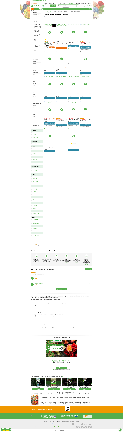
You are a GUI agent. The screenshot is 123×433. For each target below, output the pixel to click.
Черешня (67, 7)
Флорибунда (36, 35)
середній (34, 143)
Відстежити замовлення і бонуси (86, 3)
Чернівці (88, 397)
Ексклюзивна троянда (37, 26)
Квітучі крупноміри (36, 14)
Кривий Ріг (85, 393)
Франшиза (71, 3)
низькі (34, 154)
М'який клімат (35, 219)
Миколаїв (49, 395)
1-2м (33, 168)
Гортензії (34, 61)
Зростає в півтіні (36, 235)
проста (34, 194)
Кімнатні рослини (35, 57)
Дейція (34, 112)
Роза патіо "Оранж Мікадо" (48, 119)
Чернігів (76, 395)
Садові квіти (35, 54)
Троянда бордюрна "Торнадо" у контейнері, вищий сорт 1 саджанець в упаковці (73, 146)
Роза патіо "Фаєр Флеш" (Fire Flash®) (49, 147)
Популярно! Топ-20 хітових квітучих (36, 17)
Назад (47, 11)
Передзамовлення (68, 403)
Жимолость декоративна (37, 103)
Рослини (83, 8)
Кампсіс (34, 114)
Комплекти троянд (36, 36)
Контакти (50, 402)
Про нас (46, 402)
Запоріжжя (64, 393)
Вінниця (80, 393)
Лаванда (34, 70)
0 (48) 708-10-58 (45, 417)
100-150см (35, 170)
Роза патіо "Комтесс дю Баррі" (49, 94)
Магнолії (34, 63)
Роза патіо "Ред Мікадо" (60, 120)
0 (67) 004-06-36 (52, 417)
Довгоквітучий (35, 179)
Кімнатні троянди (37, 43)
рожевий (34, 139)
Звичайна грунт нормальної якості (34, 229)
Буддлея (34, 90)
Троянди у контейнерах (37, 51)
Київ (48, 393)
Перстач (34, 101)
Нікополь (54, 395)
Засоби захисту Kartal (45, 403)
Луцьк (89, 393)
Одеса (56, 393)
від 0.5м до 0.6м (35, 200)
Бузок (34, 79)
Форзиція (34, 96)
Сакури (34, 81)
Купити (52, 47)
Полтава (58, 395)
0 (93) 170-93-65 (51, 3)
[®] (38, 6)
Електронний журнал (65, 421)
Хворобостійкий (35, 176)
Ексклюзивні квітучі (36, 59)
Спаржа (34, 65)
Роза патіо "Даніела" (83, 68)
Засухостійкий (35, 181)
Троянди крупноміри (37, 34)
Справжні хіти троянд (38, 45)
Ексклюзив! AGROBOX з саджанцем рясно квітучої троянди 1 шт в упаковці (48, 44)
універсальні (35, 159)
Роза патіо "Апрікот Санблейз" (49, 68)
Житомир (81, 395)
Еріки (33, 92)
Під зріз (34, 208)
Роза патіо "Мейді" (71, 94)
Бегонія (34, 118)
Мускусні (35, 50)
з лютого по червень (36, 214)
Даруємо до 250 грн (86, 402)
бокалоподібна (35, 188)
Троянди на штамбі (37, 30)
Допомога (52, 403)
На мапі (76, 416)
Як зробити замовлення (74, 421)
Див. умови (66, 262)
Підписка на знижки (78, 402)
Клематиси (34, 68)
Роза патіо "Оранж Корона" (84, 94)
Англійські (35, 32)
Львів (77, 393)
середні (34, 153)
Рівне (63, 395)
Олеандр (34, 98)
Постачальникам (76, 403)
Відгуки (66, 402)
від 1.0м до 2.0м (35, 199)
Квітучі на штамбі (35, 72)
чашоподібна (35, 189)
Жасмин (34, 85)
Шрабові (35, 39)
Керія (33, 107)
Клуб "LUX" (71, 402)
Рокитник (34, 123)
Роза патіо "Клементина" (60, 94)
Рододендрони (35, 76)
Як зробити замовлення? (59, 403)
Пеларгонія (64, 7)
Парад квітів (35, 12)
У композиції (35, 205)
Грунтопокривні (36, 31)
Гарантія (54, 402)
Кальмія (34, 116)
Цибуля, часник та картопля (40, 9)
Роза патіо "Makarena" (71, 42)
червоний (34, 134)
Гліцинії (34, 74)
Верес (34, 94)
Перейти (61, 47)
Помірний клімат (36, 223)
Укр (80, 5)
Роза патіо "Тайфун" (83, 120)
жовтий (34, 132)
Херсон (73, 393)
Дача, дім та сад (90, 9)
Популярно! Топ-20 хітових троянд (37, 25)
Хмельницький (71, 395)
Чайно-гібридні (36, 21)
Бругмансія (34, 105)
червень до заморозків (37, 164)
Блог (42, 402)
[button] (71, 143)
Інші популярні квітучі (36, 125)
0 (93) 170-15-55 (51, 416)
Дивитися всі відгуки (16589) (61, 289)
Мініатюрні (36, 46)
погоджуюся (57, 369)
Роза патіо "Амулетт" (83, 43)
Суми (66, 395)
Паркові (35, 40)
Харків (52, 393)
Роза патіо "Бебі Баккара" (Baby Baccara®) (61, 69)
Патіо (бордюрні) (37, 47)
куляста (34, 191)
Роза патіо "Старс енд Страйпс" (73, 119)
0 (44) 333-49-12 (45, 416)
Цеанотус (34, 120)
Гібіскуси (34, 83)
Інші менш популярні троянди (37, 42)
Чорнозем (34, 230)
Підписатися (61, 367)
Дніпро (59, 393)
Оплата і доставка (77, 3)
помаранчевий (35, 137)
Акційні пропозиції (34, 3)
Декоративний (35, 178)
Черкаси (68, 393)
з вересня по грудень (36, 213)
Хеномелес (35, 109)
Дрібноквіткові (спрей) (37, 27)
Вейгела (34, 87)
